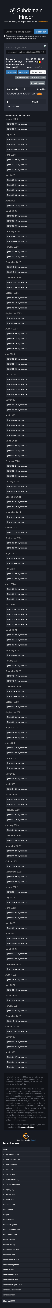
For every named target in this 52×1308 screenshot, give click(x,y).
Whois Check (11, 72)
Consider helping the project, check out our (26, 21)
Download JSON (39, 78)
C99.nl (33, 1140)
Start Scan (41, 31)
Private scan (26, 37)
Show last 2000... (9, 1301)
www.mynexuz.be (14, 93)
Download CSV (23, 78)
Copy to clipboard (38, 83)
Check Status (23, 72)
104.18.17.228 (29, 93)
